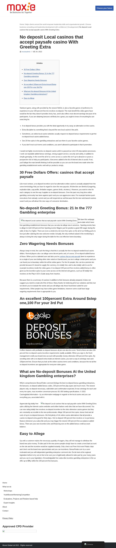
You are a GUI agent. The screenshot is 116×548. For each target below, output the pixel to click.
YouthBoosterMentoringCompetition (17, 495)
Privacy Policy (7, 518)
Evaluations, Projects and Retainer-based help (21, 499)
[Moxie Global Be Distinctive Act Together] (21, 8)
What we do (6, 487)
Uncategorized (73, 27)
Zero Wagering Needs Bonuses (35, 80)
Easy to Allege (29, 98)
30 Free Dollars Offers (32, 69)
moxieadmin (26, 52)
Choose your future (104, 8)
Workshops (8, 491)
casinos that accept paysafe (70, 256)
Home (4, 483)
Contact (5, 511)
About (4, 507)
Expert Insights (9, 503)
